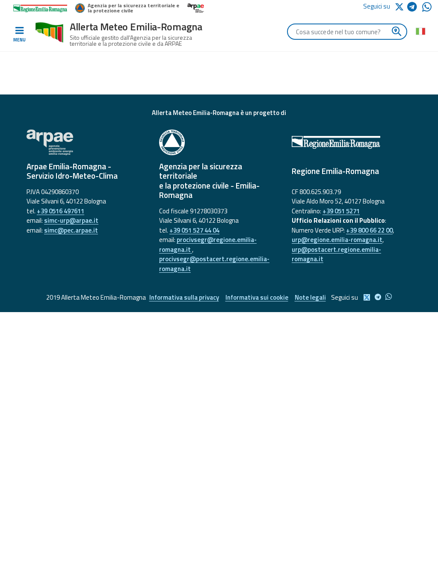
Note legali (310, 297)
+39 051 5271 (341, 211)
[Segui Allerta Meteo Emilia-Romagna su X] (400, 6)
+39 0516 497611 (60, 211)
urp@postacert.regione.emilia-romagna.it (336, 254)
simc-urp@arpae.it (71, 220)
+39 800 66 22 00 (369, 230)
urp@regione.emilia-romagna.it (337, 240)
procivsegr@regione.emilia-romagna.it (208, 244)
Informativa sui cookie (256, 297)
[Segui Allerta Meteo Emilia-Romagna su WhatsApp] (427, 9)
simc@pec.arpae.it (71, 230)
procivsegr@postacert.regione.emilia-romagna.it (214, 264)
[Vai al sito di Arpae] (86, 142)
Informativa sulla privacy (184, 297)
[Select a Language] (420, 31)
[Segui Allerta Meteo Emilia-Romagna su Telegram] (414, 8)
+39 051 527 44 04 (194, 230)
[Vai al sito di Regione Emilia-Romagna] (351, 142)
